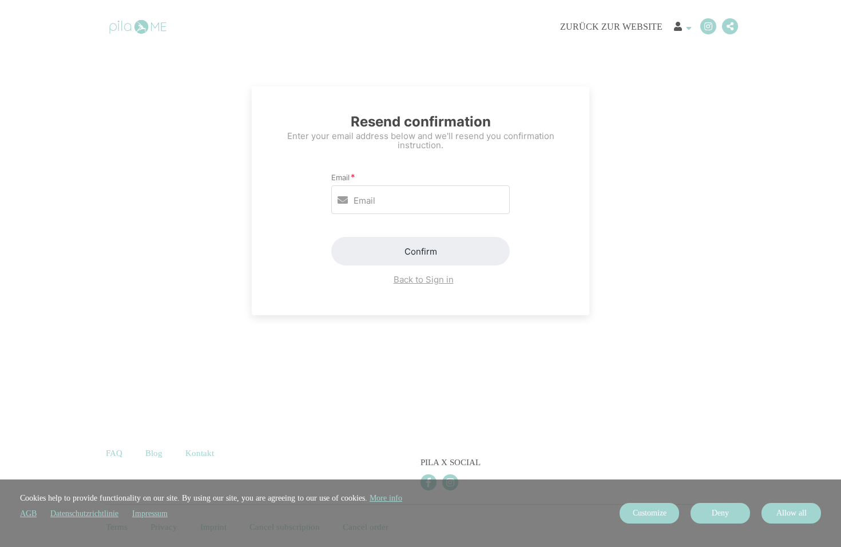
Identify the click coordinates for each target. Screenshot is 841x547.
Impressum (150, 513)
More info (386, 498)
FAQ (114, 453)
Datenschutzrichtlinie (84, 513)
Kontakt (199, 453)
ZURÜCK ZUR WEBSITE (611, 26)
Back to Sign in (424, 279)
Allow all (791, 513)
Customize (650, 513)
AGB (28, 513)
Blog (153, 453)
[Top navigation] (683, 28)
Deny (720, 513)
